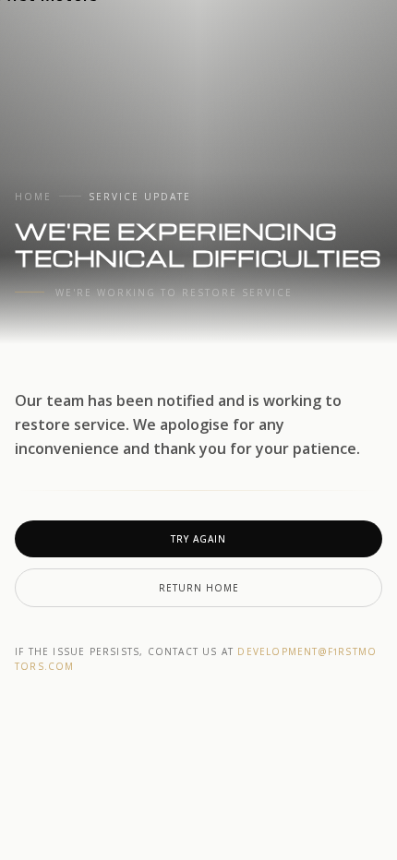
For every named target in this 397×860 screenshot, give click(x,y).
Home (33, 196)
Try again (198, 538)
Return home (199, 587)
